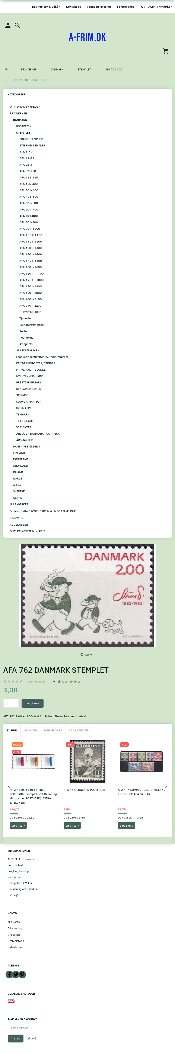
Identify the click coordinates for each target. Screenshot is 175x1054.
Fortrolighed (125, 6)
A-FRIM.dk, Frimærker (156, 6)
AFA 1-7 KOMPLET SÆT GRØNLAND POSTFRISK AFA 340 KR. (141, 792)
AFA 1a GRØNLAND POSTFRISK (84, 790)
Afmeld (31, 1038)
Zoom (88, 655)
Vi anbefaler (79, 730)
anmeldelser (36, 681)
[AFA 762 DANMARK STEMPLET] (87, 595)
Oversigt (13, 895)
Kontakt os (73, 6)
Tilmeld (15, 1038)
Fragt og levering (99, 6)
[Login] (8, 25)
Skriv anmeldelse (68, 681)
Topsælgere (53, 730)
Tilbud (12, 730)
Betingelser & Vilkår (46, 6)
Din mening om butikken (23, 889)
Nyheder (30, 730)
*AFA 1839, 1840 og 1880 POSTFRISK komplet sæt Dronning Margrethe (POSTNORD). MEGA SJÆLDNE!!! (33, 796)
